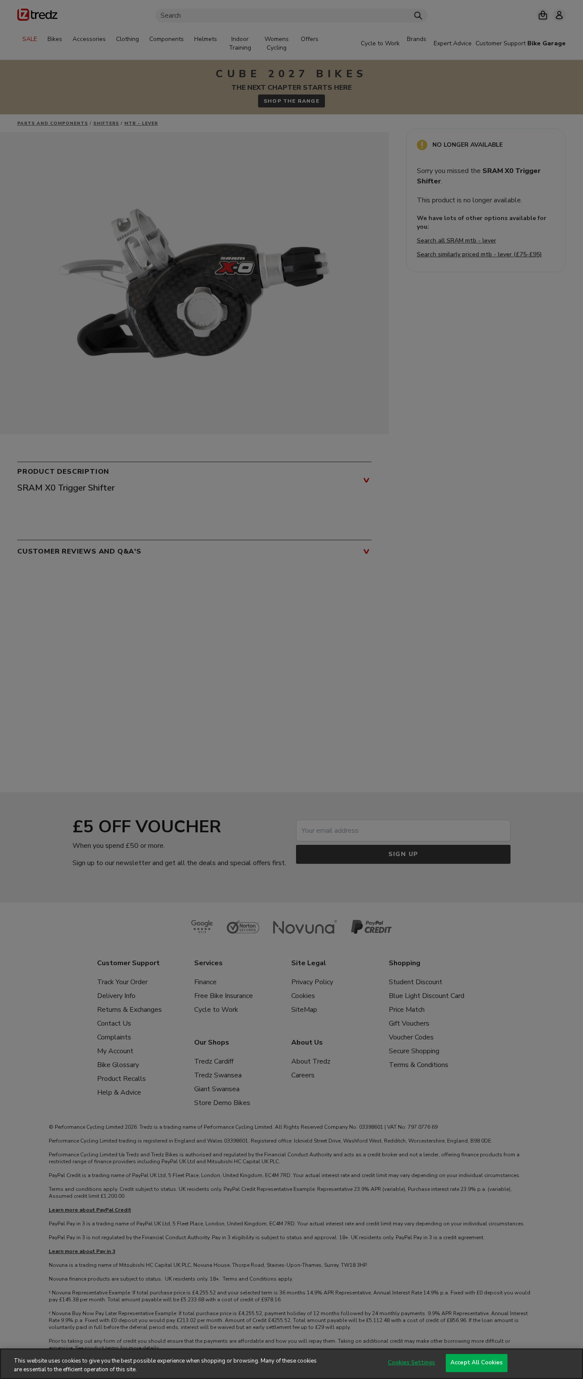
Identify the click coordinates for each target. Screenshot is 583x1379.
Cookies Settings (411, 1362)
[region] (291, 1363)
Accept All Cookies (477, 1362)
